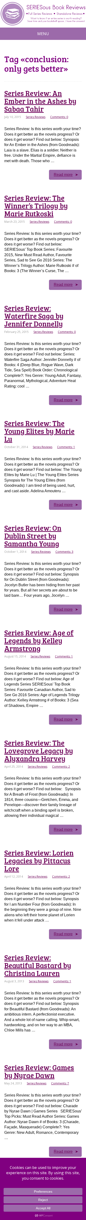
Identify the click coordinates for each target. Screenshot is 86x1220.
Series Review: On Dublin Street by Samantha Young (32, 535)
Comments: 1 (66, 447)
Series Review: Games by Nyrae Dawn (39, 1071)
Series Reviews (35, 117)
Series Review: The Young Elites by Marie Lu (39, 431)
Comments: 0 (59, 117)
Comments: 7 (60, 1083)
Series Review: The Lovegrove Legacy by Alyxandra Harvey (38, 750)
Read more (63, 175)
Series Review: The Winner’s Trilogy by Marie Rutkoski (36, 205)
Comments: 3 (64, 552)
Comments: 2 (61, 767)
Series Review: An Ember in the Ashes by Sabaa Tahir (40, 100)
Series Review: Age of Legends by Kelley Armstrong (39, 640)
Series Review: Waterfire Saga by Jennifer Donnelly (34, 315)
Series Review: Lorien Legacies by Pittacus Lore (39, 860)
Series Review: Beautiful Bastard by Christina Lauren (37, 965)
